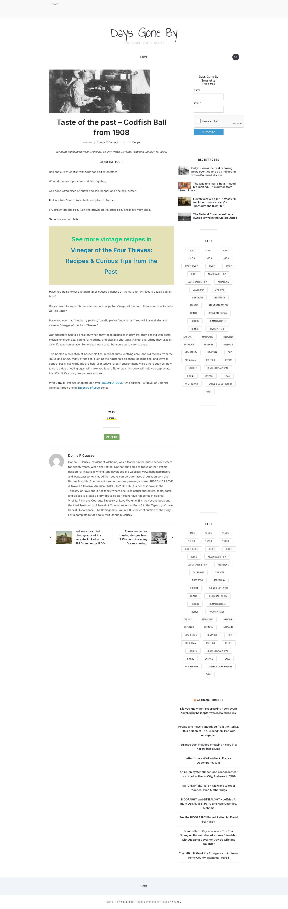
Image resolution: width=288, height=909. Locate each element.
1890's (208, 250)
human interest (218, 321)
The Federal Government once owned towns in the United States (215, 216)
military (208, 344)
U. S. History (191, 383)
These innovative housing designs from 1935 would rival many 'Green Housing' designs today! (132, 538)
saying (190, 376)
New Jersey (191, 352)
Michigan (189, 344)
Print (114, 437)
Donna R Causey (107, 142)
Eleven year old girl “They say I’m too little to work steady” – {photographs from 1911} (214, 202)
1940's (212, 266)
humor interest (217, 329)
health (194, 313)
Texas (227, 376)
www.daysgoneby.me (87, 476)
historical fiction (217, 313)
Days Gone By (144, 32)
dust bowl (197, 297)
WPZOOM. (177, 902)
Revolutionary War (218, 368)
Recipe (136, 142)
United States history (220, 383)
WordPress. (127, 902)
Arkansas (223, 282)
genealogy (219, 297)
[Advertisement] (178, 8)
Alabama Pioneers (210, 700)
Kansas (188, 336)
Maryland (207, 336)
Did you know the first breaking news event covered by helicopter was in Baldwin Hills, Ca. (213, 171)
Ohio (230, 352)
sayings (209, 376)
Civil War (219, 289)
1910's (191, 258)
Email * (198, 102)
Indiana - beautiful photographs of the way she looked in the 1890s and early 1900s (91, 537)
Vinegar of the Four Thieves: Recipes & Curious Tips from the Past (112, 260)
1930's (225, 258)
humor (195, 329)
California (198, 289)
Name (197, 90)
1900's (225, 250)
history (195, 321)
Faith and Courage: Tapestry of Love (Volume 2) (109, 500)
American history (197, 282)
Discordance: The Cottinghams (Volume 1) (104, 510)
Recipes (111, 418)
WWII (208, 391)
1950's (229, 266)
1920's (208, 258)
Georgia (194, 305)
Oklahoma (190, 360)
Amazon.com (154, 476)
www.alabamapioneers (156, 471)
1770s (192, 250)
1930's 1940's (191, 266)
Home (55, 4)
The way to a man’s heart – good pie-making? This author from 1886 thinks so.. (207, 187)
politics (210, 360)
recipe (228, 360)
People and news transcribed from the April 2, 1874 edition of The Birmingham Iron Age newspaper (208, 731)
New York (212, 352)
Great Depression (218, 305)
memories (229, 336)
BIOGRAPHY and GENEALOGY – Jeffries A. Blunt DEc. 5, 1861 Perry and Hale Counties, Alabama (208, 804)
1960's (194, 274)
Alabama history (217, 274)
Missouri (228, 344)
